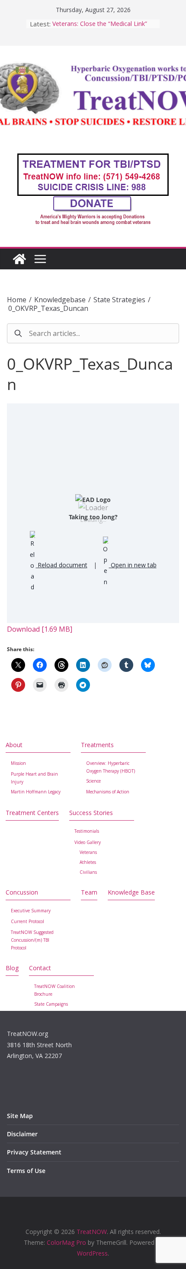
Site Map (20, 1116)
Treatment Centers (32, 813)
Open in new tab (133, 565)
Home (16, 299)
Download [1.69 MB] (39, 629)
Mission (18, 763)
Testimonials (86, 831)
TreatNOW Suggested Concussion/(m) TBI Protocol (32, 940)
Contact (40, 968)
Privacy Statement (34, 1152)
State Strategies (119, 299)
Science (93, 781)
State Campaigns (51, 1004)
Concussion (22, 892)
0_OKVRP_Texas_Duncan (48, 308)
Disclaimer (22, 1134)
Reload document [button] (61, 565)
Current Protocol (27, 921)
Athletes (88, 862)
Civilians (88, 872)
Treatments (97, 745)
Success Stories (91, 813)
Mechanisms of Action (107, 792)
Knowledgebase (60, 299)
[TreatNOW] (19, 259)
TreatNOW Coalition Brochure (54, 990)
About (14, 745)
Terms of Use (26, 1171)
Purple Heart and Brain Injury (34, 778)
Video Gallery (87, 842)
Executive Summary (31, 911)
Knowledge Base (131, 892)
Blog (12, 968)
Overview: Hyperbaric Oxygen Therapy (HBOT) (110, 767)
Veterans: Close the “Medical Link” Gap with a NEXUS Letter (99, 27)
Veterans (88, 852)
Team (89, 892)
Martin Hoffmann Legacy (36, 792)
